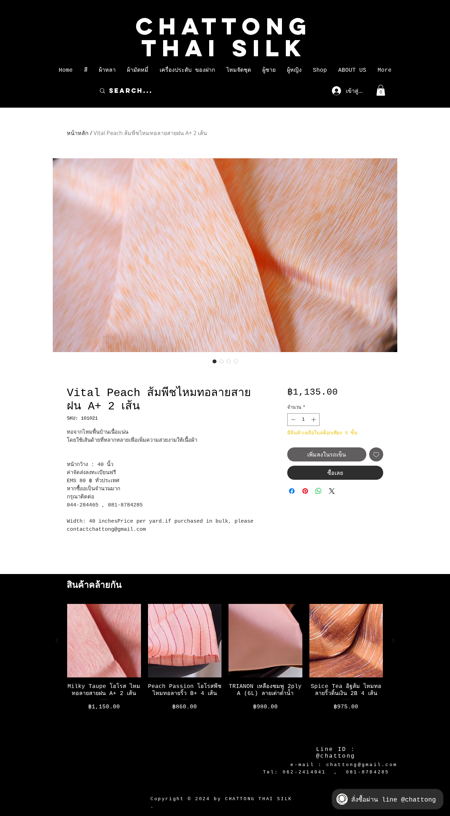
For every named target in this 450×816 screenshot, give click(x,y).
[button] (85, 70)
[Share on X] (332, 491)
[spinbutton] (303, 420)
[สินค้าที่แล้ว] (57, 640)
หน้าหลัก (78, 133)
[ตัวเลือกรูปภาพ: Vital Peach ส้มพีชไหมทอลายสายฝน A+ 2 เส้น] (214, 361)
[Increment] (314, 420)
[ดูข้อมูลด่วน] (104, 641)
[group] (225, 670)
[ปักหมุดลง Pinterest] (305, 491)
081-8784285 (368, 772)
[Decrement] (292, 420)
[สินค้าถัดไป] (393, 640)
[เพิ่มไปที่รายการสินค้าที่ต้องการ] (376, 454)
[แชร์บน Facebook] (292, 491)
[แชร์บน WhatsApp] (318, 491)
